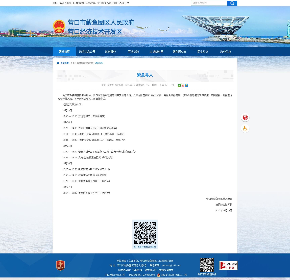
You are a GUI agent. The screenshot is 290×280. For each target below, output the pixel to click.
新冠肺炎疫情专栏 (85, 63)
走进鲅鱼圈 (156, 51)
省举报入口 (151, 270)
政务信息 (225, 51)
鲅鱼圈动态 (179, 51)
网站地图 (121, 260)
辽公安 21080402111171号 (173, 275)
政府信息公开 (87, 51)
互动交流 (133, 51)
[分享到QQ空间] (186, 85)
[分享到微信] (179, 85)
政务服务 (110, 51)
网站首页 (64, 51)
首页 (73, 63)
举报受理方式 (166, 270)
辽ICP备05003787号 (115, 275)
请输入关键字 (200, 3)
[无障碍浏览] (245, 128)
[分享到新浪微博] (183, 85)
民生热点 (202, 51)
